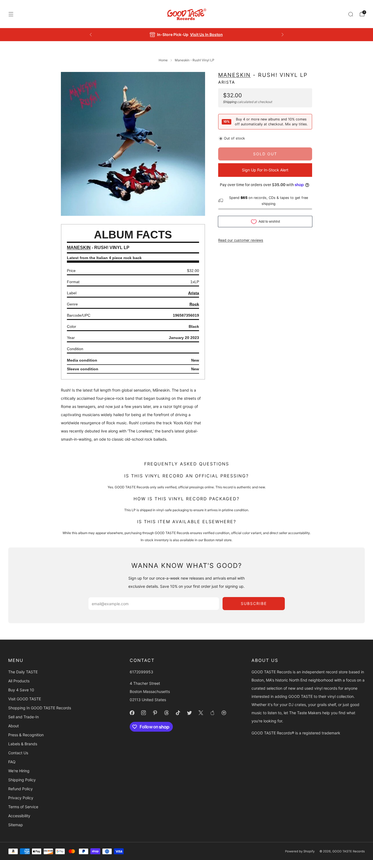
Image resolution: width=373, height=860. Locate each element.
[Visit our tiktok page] (178, 713)
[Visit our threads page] (166, 713)
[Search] (350, 14)
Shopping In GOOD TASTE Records (39, 707)
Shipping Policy (22, 779)
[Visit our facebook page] (132, 713)
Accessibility (19, 815)
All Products (18, 681)
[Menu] (11, 14)
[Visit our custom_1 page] (212, 713)
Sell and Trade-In (23, 716)
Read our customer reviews (240, 240)
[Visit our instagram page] (143, 713)
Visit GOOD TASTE (24, 699)
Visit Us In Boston (206, 34)
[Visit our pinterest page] (155, 713)
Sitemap (15, 824)
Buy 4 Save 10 (21, 690)
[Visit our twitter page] (189, 713)
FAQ (12, 761)
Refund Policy (20, 788)
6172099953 (141, 672)
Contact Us (18, 752)
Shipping (229, 101)
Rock (194, 304)
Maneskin (234, 75)
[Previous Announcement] (90, 34)
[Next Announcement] (282, 34)
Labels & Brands (22, 743)
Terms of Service (23, 806)
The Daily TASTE (23, 672)
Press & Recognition (26, 734)
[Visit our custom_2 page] (224, 713)
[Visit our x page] (201, 713)
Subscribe (254, 603)
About (13, 725)
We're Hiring (18, 770)
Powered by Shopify (300, 851)
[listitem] (187, 34)
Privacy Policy (20, 797)
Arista (226, 82)
